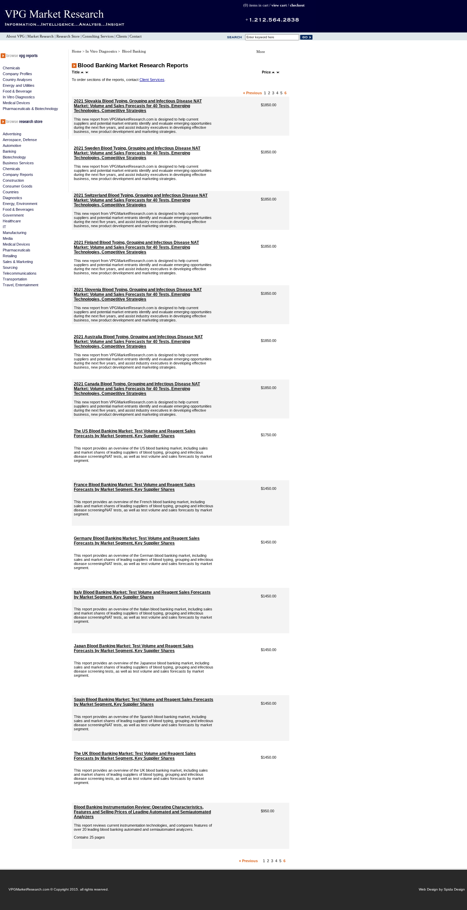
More (260, 52)
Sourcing (10, 267)
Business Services (18, 163)
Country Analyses (17, 80)
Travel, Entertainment (20, 285)
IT (4, 227)
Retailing (10, 256)
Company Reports (18, 175)
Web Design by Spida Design (442, 889)
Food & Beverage (17, 91)
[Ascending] (82, 72)
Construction (13, 180)
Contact (136, 36)
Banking (9, 151)
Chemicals (11, 68)
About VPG (15, 36)
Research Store (68, 36)
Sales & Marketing (18, 262)
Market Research (40, 36)
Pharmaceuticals (16, 250)
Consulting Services (98, 36)
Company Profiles (17, 74)
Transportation (15, 279)
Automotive (12, 145)
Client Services (151, 80)
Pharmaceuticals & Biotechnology (30, 109)
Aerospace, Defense (20, 140)
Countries (11, 192)
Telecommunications (20, 273)
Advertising (12, 134)
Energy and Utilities (19, 85)
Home (77, 51)
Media (8, 238)
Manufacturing (14, 233)
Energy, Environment (20, 204)
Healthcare (12, 221)
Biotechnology (14, 157)
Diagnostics (12, 198)
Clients (121, 36)
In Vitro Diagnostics (19, 97)
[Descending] (86, 72)
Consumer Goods (17, 186)
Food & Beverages (18, 209)
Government (13, 215)
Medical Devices (16, 103)
